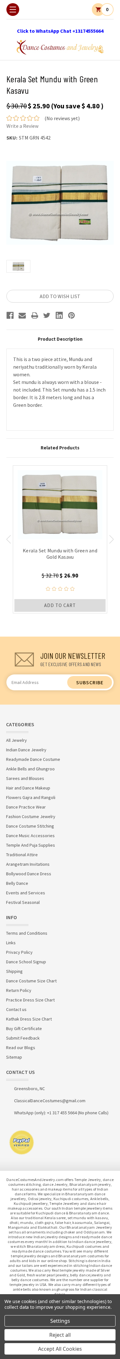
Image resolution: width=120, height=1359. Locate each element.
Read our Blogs (20, 1047)
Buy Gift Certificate (24, 1028)
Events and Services (25, 893)
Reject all (60, 1334)
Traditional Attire (22, 854)
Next (111, 539)
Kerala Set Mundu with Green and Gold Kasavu (60, 553)
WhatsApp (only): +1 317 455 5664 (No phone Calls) (61, 1113)
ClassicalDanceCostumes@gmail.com (49, 1100)
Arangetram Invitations (28, 864)
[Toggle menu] (12, 9)
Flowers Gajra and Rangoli (30, 797)
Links (11, 943)
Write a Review (22, 126)
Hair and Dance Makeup (28, 788)
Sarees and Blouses (25, 778)
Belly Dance (17, 883)
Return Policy (18, 990)
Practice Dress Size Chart (30, 1000)
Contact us (16, 1009)
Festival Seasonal (23, 902)
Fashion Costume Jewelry (30, 816)
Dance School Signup (26, 962)
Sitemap (14, 1057)
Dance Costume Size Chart (31, 981)
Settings (60, 1320)
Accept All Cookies (60, 1348)
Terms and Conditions (26, 933)
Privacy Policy (19, 952)
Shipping (14, 971)
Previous (8, 539)
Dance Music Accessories (30, 835)
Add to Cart (60, 605)
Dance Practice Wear (26, 807)
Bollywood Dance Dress (28, 874)
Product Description (60, 339)
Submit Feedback (23, 1038)
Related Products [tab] (60, 448)
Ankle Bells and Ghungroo (30, 769)
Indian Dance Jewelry (26, 750)
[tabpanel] (60, 539)
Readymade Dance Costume (33, 759)
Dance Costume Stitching (30, 826)
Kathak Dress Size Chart (29, 1019)
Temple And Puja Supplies (30, 845)
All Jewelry (16, 740)
